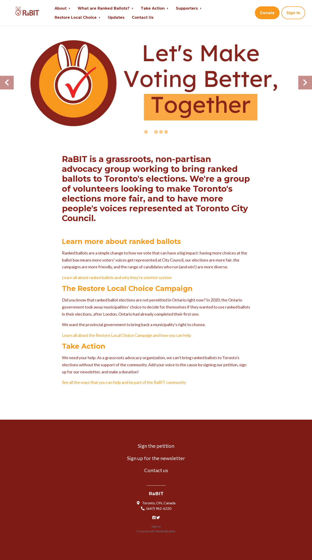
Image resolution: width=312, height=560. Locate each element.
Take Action (153, 8)
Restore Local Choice (76, 17)
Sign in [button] (293, 12)
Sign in (156, 526)
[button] (7, 82)
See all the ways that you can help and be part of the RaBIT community (124, 382)
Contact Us (142, 17)
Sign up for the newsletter (156, 458)
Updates (116, 17)
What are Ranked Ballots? (104, 8)
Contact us (156, 470)
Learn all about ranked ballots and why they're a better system (117, 277)
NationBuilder (166, 531)
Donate (267, 12)
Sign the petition (156, 446)
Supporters (187, 8)
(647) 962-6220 (158, 508)
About (61, 8)
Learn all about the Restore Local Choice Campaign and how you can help (126, 335)
